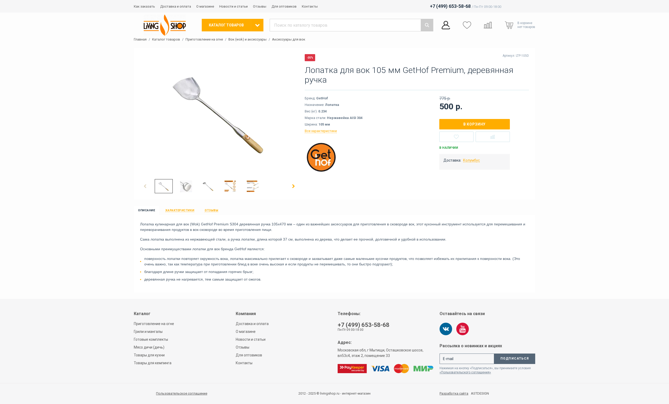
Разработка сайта (454, 393)
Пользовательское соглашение (181, 393)
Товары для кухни (149, 355)
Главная (140, 39)
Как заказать (144, 6)
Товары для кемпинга (152, 363)
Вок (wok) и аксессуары (247, 39)
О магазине (205, 6)
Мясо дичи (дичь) (149, 347)
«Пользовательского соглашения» (465, 372)
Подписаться (514, 358)
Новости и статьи (233, 6)
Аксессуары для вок (288, 39)
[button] (145, 186)
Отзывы (259, 6)
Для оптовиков (284, 6)
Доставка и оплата (175, 6)
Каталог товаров (166, 39)
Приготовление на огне (204, 39)
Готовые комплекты (151, 339)
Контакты (310, 6)
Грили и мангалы (148, 331)
